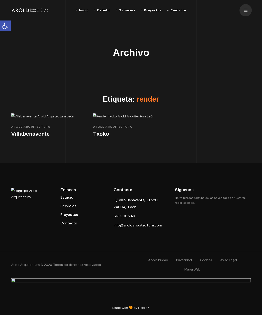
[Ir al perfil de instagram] (198, 214)
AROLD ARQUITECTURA (30, 127)
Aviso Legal (228, 260)
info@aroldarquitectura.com (138, 225)
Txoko (101, 134)
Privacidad (184, 260)
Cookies (206, 260)
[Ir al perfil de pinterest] (188, 214)
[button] (66, 197)
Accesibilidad (158, 260)
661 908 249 (124, 216)
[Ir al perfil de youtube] (208, 214)
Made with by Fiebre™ (131, 308)
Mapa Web (192, 269)
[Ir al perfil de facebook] (177, 214)
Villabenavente (30, 134)
